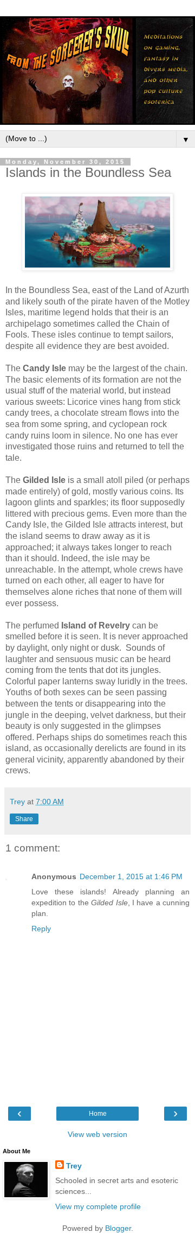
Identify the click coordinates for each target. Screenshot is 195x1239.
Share (24, 819)
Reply (41, 928)
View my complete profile (98, 1206)
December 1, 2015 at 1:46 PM (131, 876)
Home (98, 1113)
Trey (74, 1165)
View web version (97, 1134)
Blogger (118, 1228)
